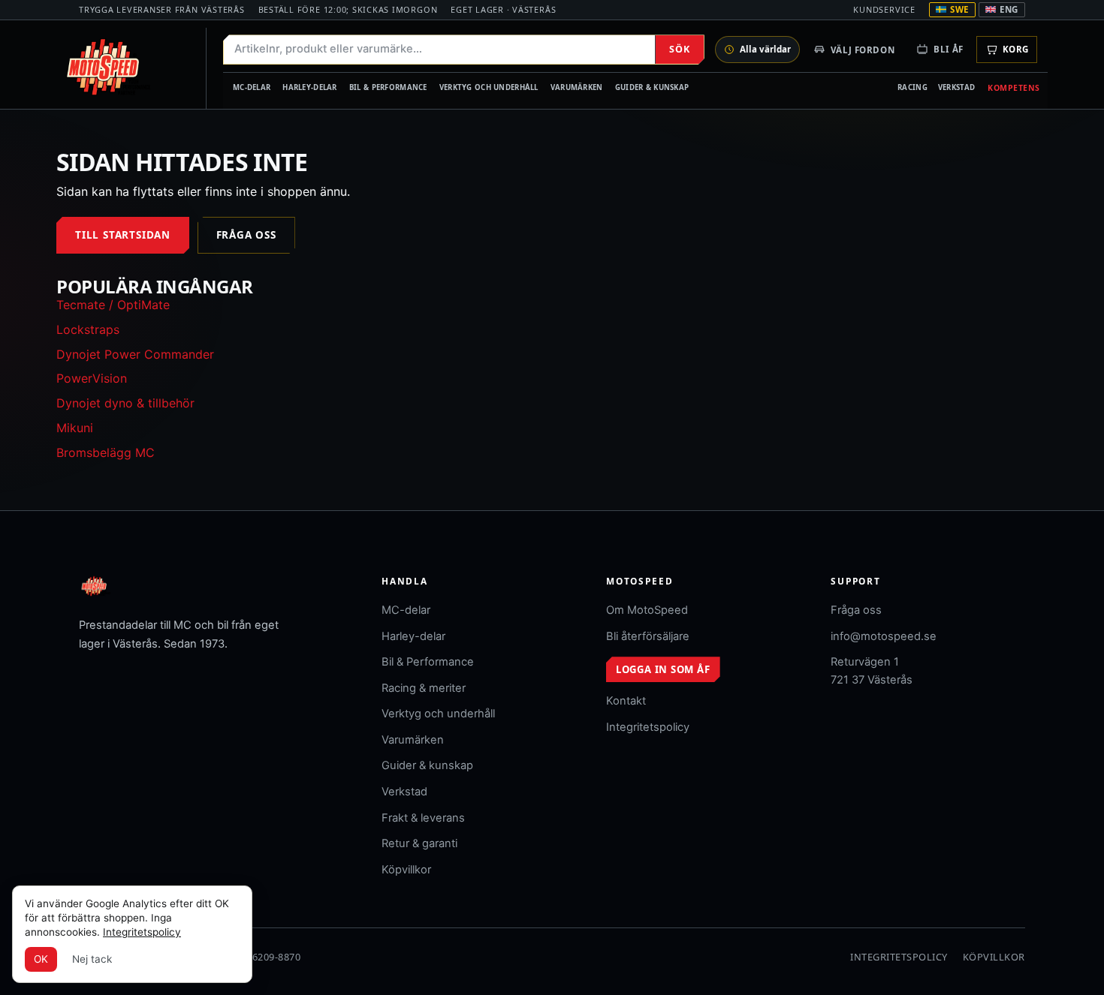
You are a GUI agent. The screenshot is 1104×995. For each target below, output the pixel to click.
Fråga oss (246, 235)
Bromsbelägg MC (105, 452)
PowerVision (91, 378)
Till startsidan (122, 235)
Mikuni (74, 427)
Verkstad (956, 87)
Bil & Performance (388, 87)
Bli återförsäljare (647, 636)
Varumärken (576, 87)
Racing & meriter (424, 688)
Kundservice (884, 9)
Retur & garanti (419, 843)
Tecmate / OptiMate (113, 304)
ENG (1009, 9)
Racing (912, 87)
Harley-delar (309, 87)
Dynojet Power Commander (135, 354)
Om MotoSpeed (647, 610)
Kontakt (626, 701)
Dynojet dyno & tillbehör (125, 402)
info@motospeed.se (884, 636)
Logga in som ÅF (663, 669)
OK (41, 959)
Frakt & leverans (423, 818)
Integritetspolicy (647, 727)
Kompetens (1014, 88)
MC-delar (251, 87)
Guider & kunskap (652, 87)
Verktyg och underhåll (488, 87)
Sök (679, 49)
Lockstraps (87, 329)
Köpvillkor (406, 869)
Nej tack (92, 959)
